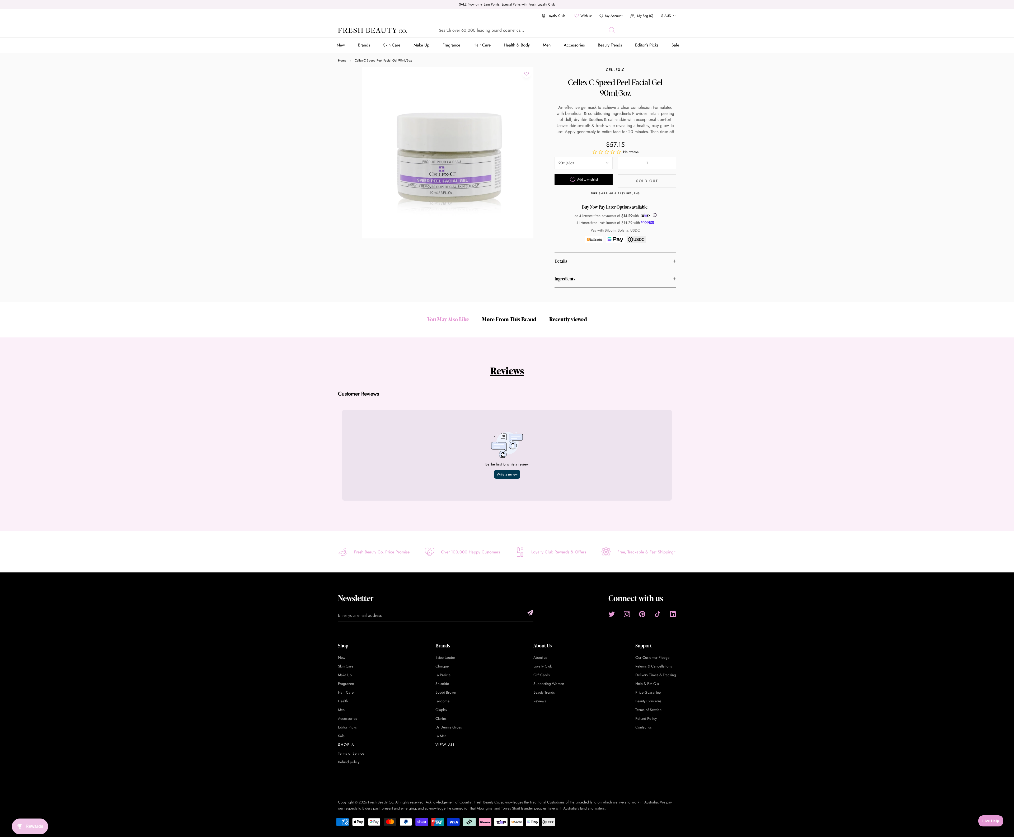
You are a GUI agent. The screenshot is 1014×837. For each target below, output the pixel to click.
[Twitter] (611, 614)
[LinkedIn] (673, 614)
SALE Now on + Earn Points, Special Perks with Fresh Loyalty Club (507, 4)
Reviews (507, 370)
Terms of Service (351, 753)
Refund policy (348, 762)
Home (342, 60)
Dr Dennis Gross (448, 727)
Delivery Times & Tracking (655, 675)
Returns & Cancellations (653, 666)
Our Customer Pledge (652, 657)
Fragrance (451, 45)
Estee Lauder (445, 657)
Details (561, 261)
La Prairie (442, 675)
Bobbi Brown (445, 692)
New (341, 45)
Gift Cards (541, 675)
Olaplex (441, 709)
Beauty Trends (610, 45)
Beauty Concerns (648, 701)
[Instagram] (627, 614)
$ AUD (666, 15)
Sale (675, 45)
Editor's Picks (646, 45)
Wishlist (586, 15)
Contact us (643, 727)
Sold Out (647, 181)
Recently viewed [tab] (568, 319)
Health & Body (517, 45)
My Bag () (644, 15)
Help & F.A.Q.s (647, 683)
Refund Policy (646, 718)
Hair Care (482, 45)
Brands (364, 45)
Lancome (442, 701)
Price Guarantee (648, 692)
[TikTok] (657, 614)
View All (445, 744)
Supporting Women (548, 683)
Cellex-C (615, 69)
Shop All (348, 744)
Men (547, 45)
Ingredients (565, 279)
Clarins (441, 718)
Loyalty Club (555, 15)
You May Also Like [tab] (448, 319)
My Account (613, 15)
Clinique (442, 666)
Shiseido (442, 683)
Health (343, 701)
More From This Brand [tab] (509, 319)
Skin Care (391, 45)
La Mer (440, 736)
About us (540, 657)
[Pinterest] (642, 614)
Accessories (574, 45)
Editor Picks (347, 727)
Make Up (421, 45)
